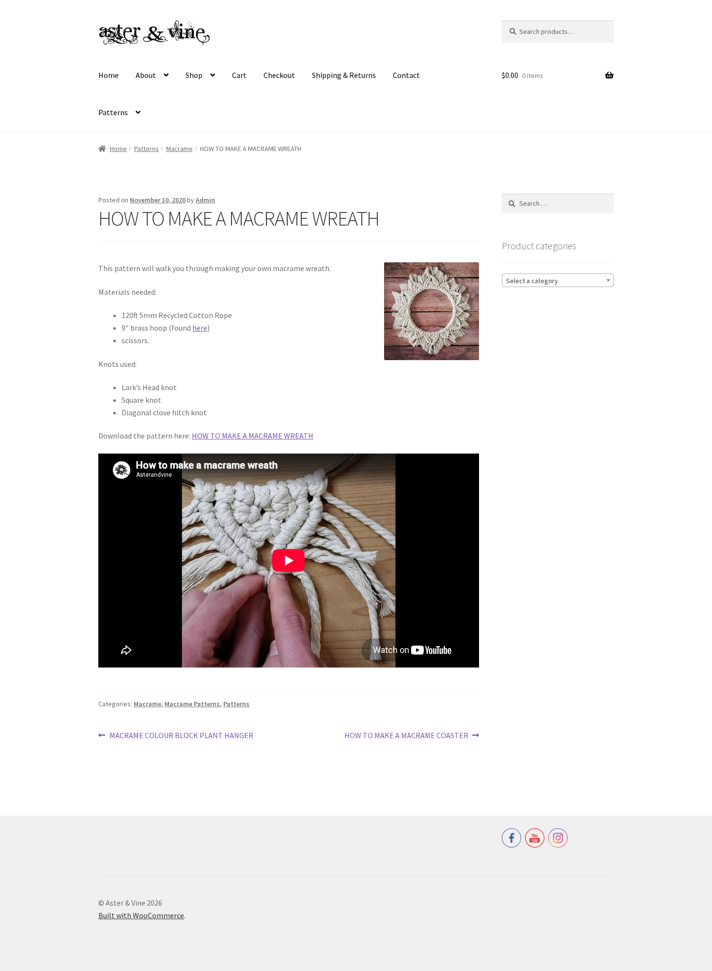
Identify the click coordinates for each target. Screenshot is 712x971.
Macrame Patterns (192, 703)
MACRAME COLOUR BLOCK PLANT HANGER (181, 736)
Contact (406, 75)
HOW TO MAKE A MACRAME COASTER (406, 736)
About (146, 75)
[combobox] (558, 280)
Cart (239, 75)
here (199, 328)
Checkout (279, 75)
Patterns (113, 112)
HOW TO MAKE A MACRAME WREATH (252, 435)
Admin (205, 200)
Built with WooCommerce (141, 915)
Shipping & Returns (344, 75)
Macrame (179, 148)
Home (108, 75)
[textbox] (557, 281)
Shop (194, 75)
